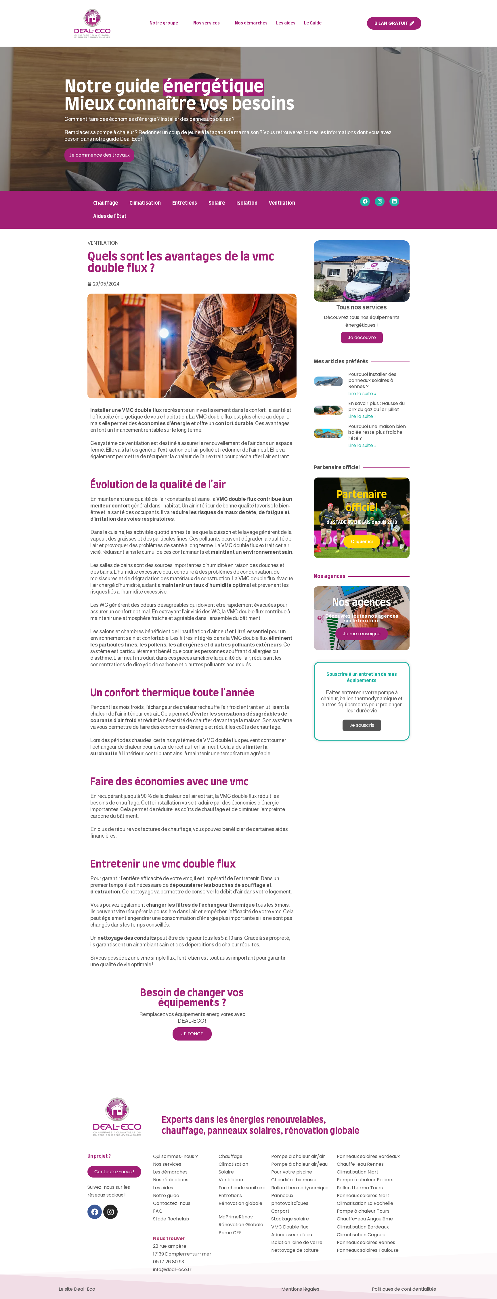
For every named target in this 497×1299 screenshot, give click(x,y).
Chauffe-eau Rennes (360, 1164)
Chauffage (105, 203)
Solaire (217, 203)
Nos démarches (251, 23)
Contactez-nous (171, 1203)
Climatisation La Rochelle (365, 1203)
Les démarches (170, 1172)
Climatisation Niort (358, 1172)
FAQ (158, 1211)
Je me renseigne (362, 633)
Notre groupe (164, 23)
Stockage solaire (290, 1219)
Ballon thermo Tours (360, 1187)
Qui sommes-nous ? (175, 1156)
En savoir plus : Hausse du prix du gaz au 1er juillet (376, 406)
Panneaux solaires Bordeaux (368, 1156)
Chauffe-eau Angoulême (365, 1219)
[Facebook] (365, 201)
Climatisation (145, 203)
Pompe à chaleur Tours (363, 1211)
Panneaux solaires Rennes (366, 1242)
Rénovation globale (240, 1203)
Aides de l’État (110, 216)
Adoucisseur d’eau (291, 1234)
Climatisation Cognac (361, 1234)
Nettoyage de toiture (295, 1250)
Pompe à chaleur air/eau (299, 1164)
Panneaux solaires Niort (363, 1195)
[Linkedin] (394, 201)
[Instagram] (380, 201)
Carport (280, 1211)
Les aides (285, 23)
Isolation (246, 203)
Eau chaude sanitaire (242, 1187)
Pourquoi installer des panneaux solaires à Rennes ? (372, 380)
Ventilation (282, 203)
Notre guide (166, 1195)
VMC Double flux (289, 1227)
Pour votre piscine (291, 1172)
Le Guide (313, 23)
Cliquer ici (362, 541)
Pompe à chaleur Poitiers (365, 1179)
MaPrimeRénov (236, 1217)
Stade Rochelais (171, 1219)
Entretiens (184, 203)
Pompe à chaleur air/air (298, 1156)
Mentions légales (300, 1289)
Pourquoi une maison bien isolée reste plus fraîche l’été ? (377, 432)
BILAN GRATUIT (391, 23)
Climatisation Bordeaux (363, 1227)
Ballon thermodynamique (299, 1187)
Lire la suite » (362, 393)
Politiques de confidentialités (404, 1289)
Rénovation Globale (241, 1224)
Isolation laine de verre (296, 1242)
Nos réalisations (170, 1179)
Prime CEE (230, 1232)
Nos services (206, 23)
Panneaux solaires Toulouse (368, 1250)
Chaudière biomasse (294, 1179)
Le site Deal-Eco (77, 1289)
